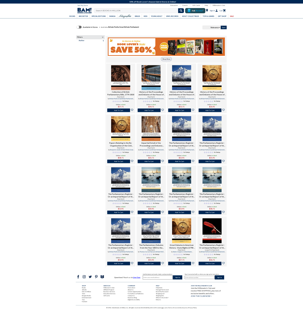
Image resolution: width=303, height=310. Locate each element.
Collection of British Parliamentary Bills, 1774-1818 (120, 93)
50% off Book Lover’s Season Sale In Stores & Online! (152, 2)
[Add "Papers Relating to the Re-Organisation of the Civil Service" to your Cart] (120, 161)
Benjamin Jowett (115, 150)
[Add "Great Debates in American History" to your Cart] (181, 263)
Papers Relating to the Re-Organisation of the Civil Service (120, 144)
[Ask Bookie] (195, 10)
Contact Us (131, 296)
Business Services (109, 291)
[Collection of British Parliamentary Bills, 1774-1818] (121, 78)
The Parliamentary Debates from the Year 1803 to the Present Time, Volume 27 (151, 246)
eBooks (84, 290)
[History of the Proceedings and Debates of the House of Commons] (151, 78)
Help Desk (159, 288)
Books (84, 288)
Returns (158, 300)
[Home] (84, 10)
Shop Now (166, 59)
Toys (83, 300)
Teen (83, 293)
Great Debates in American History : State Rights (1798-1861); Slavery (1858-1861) (181, 246)
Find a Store (131, 288)
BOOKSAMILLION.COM (148, 308)
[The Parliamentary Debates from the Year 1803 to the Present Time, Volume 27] (151, 231)
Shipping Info (160, 296)
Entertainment (86, 298)
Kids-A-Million (86, 291)
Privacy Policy (192, 308)
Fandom (84, 301)
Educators (174, 5)
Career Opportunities (134, 291)
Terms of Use (172, 308)
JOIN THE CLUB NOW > (201, 296)
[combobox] (140, 10)
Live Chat (136, 277)
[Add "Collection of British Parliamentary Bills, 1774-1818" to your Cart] (120, 110)
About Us (131, 290)
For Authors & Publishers (136, 293)
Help (206, 5)
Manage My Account (162, 290)
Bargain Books (86, 296)
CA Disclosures (182, 308)
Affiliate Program (108, 290)
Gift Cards (196, 5)
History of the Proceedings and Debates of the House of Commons (151, 93)
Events (185, 5)
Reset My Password (162, 291)
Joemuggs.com (162, 308)
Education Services (109, 293)
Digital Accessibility (134, 300)
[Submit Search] (181, 10)
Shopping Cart (160, 293)
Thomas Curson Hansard (148, 252)
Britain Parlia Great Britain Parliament (121, 99)
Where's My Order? (162, 298)
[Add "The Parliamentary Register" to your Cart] (181, 161)
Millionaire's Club (219, 5)
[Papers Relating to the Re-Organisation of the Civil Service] (121, 129)
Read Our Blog (132, 298)
